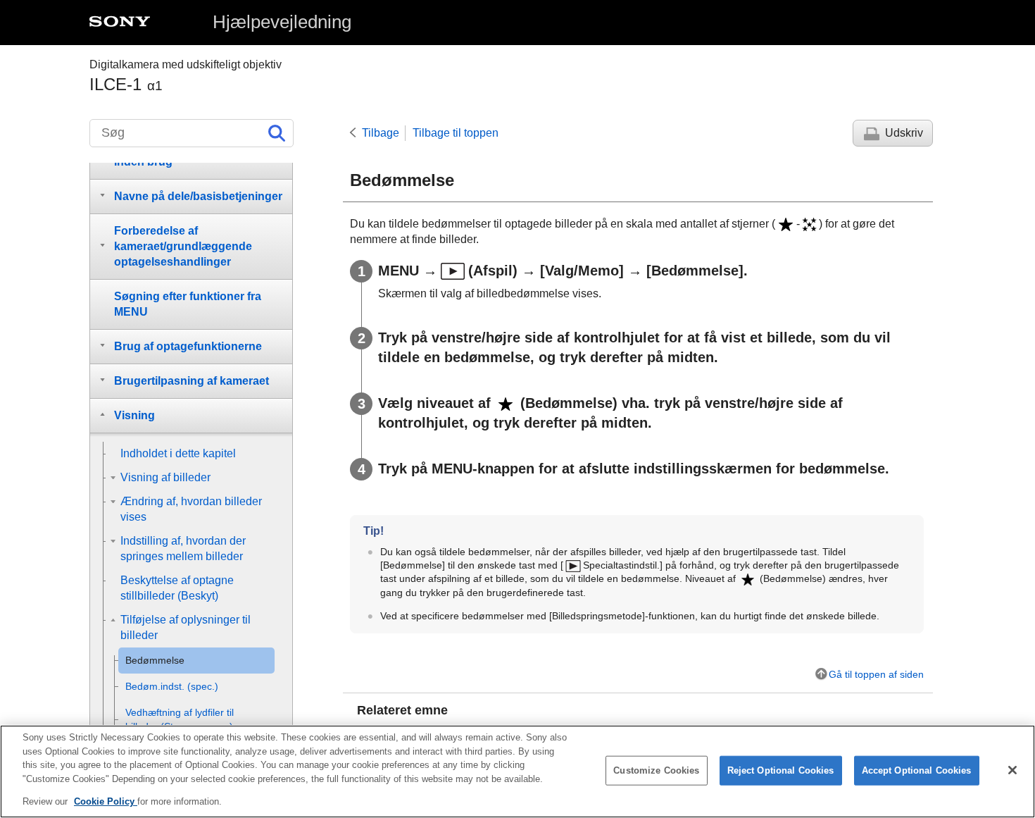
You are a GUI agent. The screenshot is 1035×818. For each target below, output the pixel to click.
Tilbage (380, 133)
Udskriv (904, 133)
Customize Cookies (656, 770)
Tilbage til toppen (455, 133)
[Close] (1012, 770)
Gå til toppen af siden (876, 674)
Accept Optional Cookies (917, 770)
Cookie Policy (105, 801)
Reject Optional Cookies (780, 770)
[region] (517, 771)
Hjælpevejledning (282, 21)
